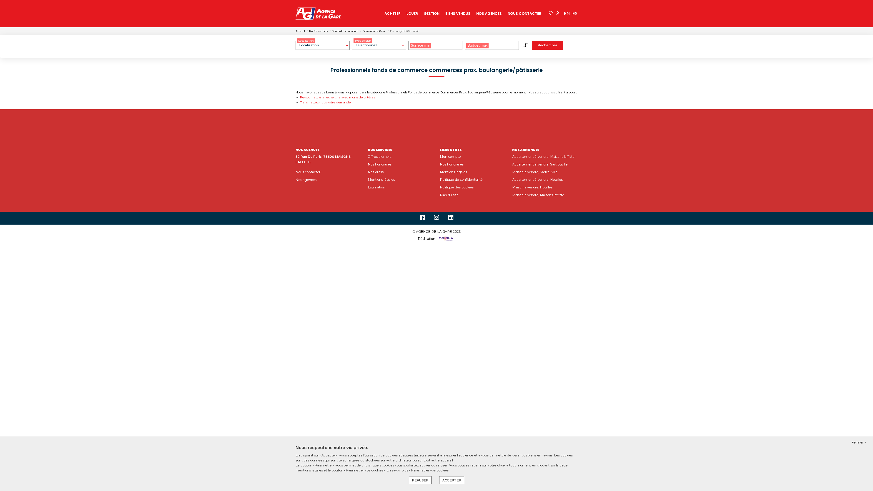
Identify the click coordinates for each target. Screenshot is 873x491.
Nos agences (306, 180)
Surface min (420, 45)
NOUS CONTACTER (524, 13)
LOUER (412, 13)
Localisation (306, 40)
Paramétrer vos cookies (430, 470)
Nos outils (376, 172)
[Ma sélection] (551, 13)
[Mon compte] (557, 13)
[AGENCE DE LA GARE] (318, 13)
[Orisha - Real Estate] (445, 239)
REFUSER (420, 480)
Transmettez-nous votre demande (325, 102)
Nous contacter (308, 172)
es (574, 13)
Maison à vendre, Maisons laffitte (538, 195)
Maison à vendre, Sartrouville (534, 172)
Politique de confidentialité (461, 180)
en (567, 13)
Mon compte (450, 157)
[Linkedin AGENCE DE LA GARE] (451, 218)
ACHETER (392, 13)
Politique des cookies (457, 187)
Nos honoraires (379, 164)
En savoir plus (397, 470)
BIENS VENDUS (457, 13)
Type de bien (363, 40)
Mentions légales (381, 180)
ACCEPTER (451, 480)
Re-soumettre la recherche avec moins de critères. (338, 97)
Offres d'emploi (380, 157)
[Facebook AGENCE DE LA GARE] (422, 218)
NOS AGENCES (489, 13)
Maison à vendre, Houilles (532, 187)
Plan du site (449, 195)
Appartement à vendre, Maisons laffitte (543, 157)
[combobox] (322, 45)
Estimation (376, 187)
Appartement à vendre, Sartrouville (540, 164)
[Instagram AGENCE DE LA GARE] (436, 218)
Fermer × (859, 442)
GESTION (431, 13)
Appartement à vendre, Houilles (537, 180)
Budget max (477, 45)
